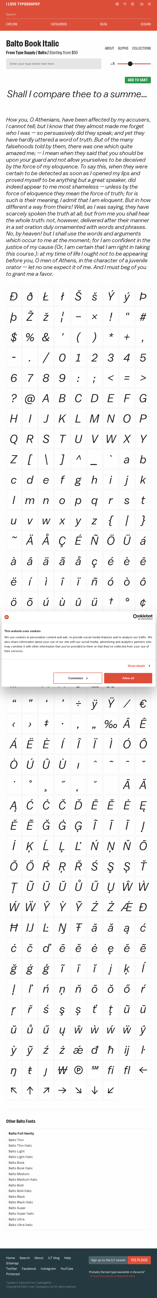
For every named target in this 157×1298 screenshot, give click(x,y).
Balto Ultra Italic (21, 1225)
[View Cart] (142, 4)
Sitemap (12, 1263)
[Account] (117, 4)
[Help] (132, 4)
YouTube (67, 1269)
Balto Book (17, 1163)
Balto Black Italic (21, 1202)
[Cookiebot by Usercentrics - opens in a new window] (136, 617)
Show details (136, 665)
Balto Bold (16, 1185)
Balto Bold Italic (20, 1191)
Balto (42, 52)
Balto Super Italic (21, 1214)
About (109, 48)
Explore (11, 24)
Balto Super (17, 1208)
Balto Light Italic (21, 1157)
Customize (75, 678)
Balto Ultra (17, 1219)
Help (67, 1258)
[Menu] (149, 4)
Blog (103, 24)
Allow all (128, 678)
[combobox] (78, 14)
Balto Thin (16, 1140)
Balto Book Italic (21, 1168)
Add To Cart (138, 80)
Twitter (11, 1269)
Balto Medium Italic (23, 1180)
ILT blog (54, 1258)
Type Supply (25, 52)
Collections (141, 48)
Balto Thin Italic (20, 1146)
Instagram (48, 1269)
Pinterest (13, 1274)
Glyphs (123, 48)
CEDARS (146, 24)
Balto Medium (19, 1174)
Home (10, 1258)
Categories (59, 24)
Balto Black (17, 1197)
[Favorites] (125, 4)
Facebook (29, 1269)
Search (25, 1258)
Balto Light (17, 1151)
